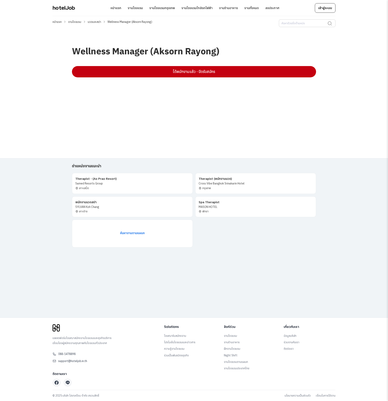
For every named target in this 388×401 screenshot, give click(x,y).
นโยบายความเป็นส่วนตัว (298, 395)
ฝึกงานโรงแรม (232, 348)
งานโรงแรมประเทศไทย (236, 368)
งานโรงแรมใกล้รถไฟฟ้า (197, 8)
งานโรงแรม (135, 8)
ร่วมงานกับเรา (291, 342)
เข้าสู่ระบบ (325, 8)
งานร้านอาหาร (228, 8)
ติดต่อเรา (289, 348)
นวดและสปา (94, 22)
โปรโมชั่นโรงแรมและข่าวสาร (179, 342)
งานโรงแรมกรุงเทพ (162, 8)
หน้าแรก (116, 8)
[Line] (68, 383)
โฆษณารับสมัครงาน (175, 336)
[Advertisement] (193, 109)
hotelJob (64, 7)
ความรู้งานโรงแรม (174, 348)
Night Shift (230, 355)
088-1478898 (67, 354)
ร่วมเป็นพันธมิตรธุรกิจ (176, 355)
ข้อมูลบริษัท (290, 336)
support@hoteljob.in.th (72, 361)
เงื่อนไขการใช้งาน (325, 395)
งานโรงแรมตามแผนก (236, 362)
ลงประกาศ (272, 8)
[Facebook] (57, 383)
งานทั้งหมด (251, 8)
